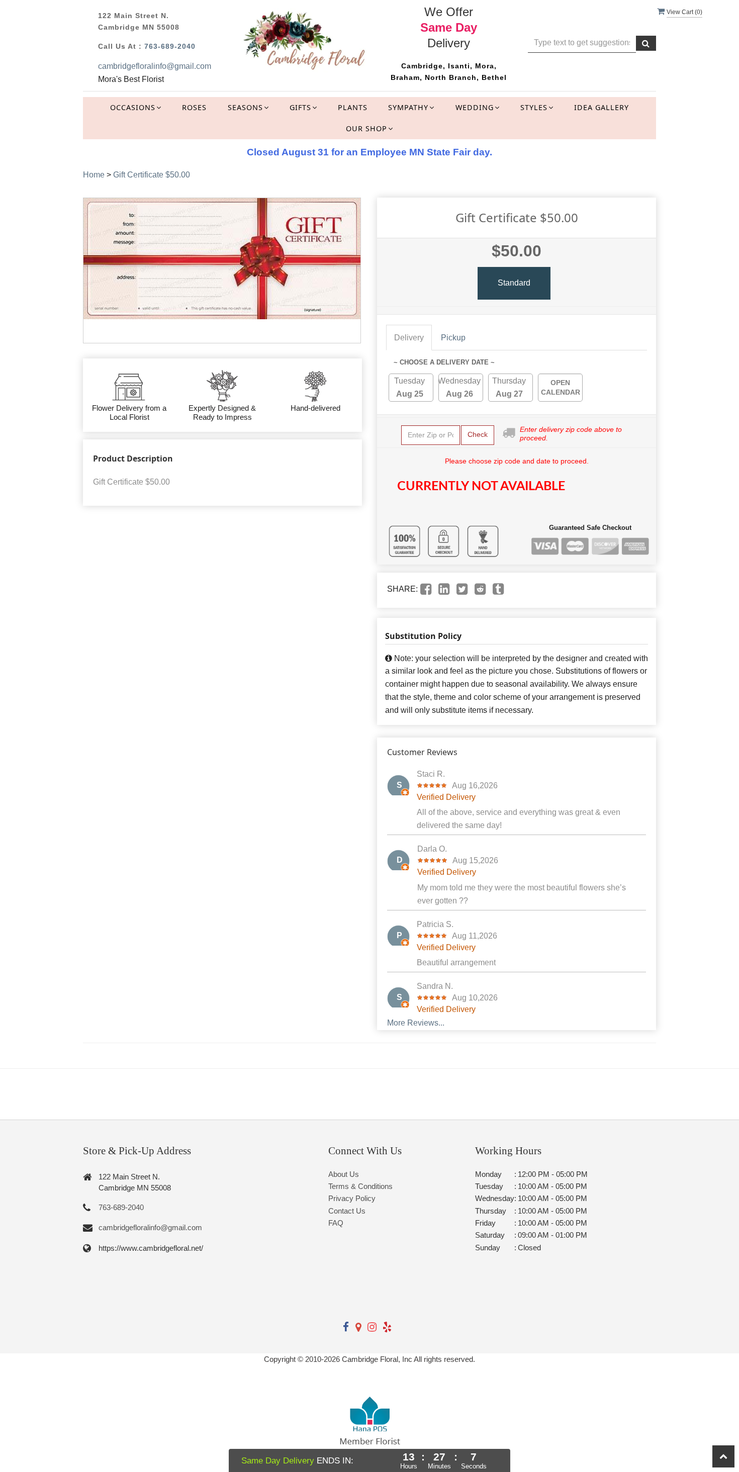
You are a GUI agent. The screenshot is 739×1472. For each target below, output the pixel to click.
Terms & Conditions (360, 1186)
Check (478, 434)
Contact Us (346, 1211)
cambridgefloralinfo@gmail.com (154, 66)
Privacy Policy (352, 1198)
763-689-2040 (170, 46)
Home (94, 174)
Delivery (409, 337)
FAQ (335, 1223)
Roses (194, 107)
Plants (352, 107)
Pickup (453, 337)
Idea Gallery (601, 107)
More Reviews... (415, 1023)
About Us (343, 1174)
